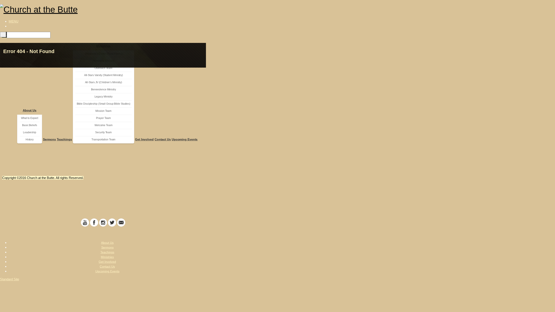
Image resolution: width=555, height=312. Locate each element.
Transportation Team (103, 139)
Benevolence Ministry (103, 89)
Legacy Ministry (104, 96)
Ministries (107, 257)
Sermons (49, 139)
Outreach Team (103, 68)
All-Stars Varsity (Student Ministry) (103, 75)
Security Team (103, 132)
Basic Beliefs (29, 125)
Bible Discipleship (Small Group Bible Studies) (103, 103)
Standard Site (9, 279)
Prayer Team (103, 118)
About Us (29, 110)
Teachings (64, 139)
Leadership (29, 132)
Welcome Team (104, 125)
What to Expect (29, 118)
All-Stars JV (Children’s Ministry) (103, 82)
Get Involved (144, 139)
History (30, 139)
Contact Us (163, 139)
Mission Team (103, 110)
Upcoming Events (185, 139)
